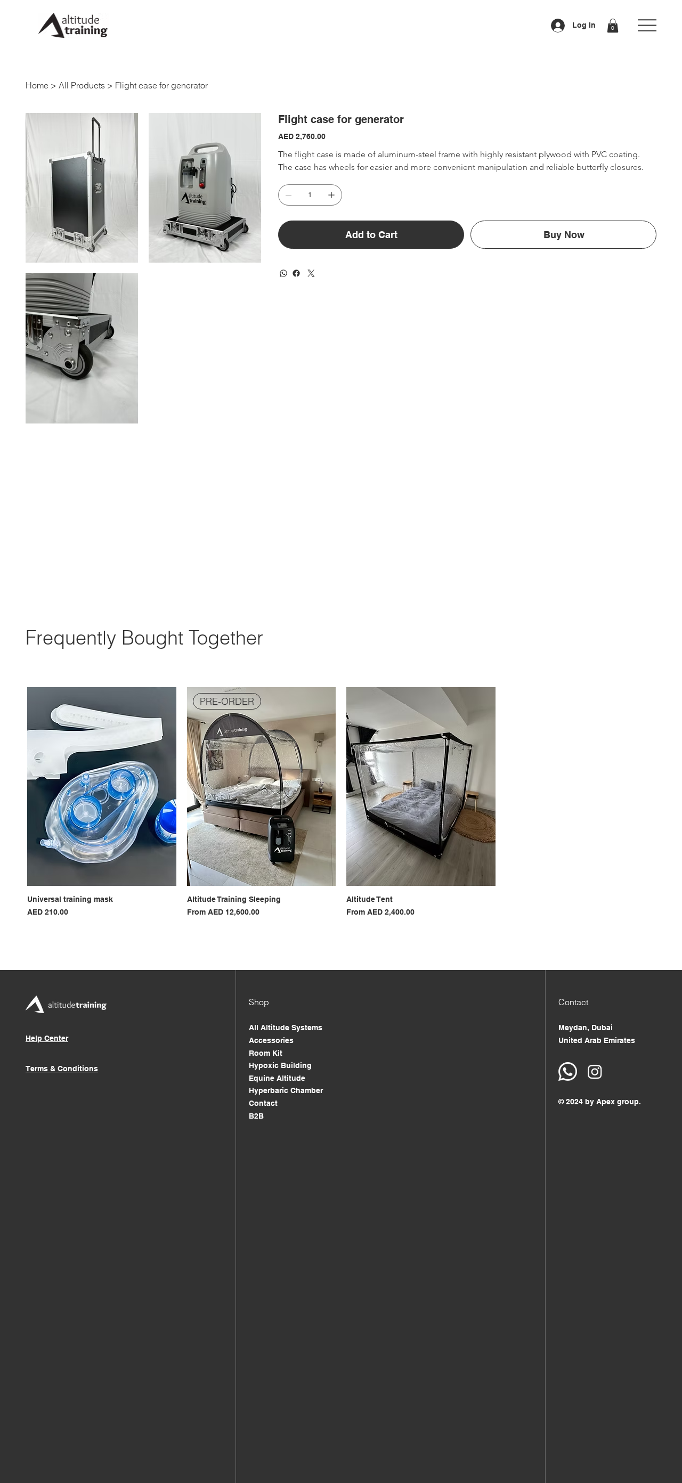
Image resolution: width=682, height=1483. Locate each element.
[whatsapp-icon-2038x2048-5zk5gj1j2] (567, 1071)
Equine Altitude (277, 1078)
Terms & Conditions (62, 1068)
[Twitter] (311, 273)
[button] (613, 25)
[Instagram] (595, 1071)
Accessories (271, 1040)
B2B (256, 1116)
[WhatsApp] (283, 273)
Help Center (47, 1038)
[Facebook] (296, 273)
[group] (341, 802)
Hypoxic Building (280, 1065)
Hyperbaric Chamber (286, 1090)
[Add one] (331, 195)
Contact (263, 1103)
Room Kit (265, 1053)
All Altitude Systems (285, 1027)
